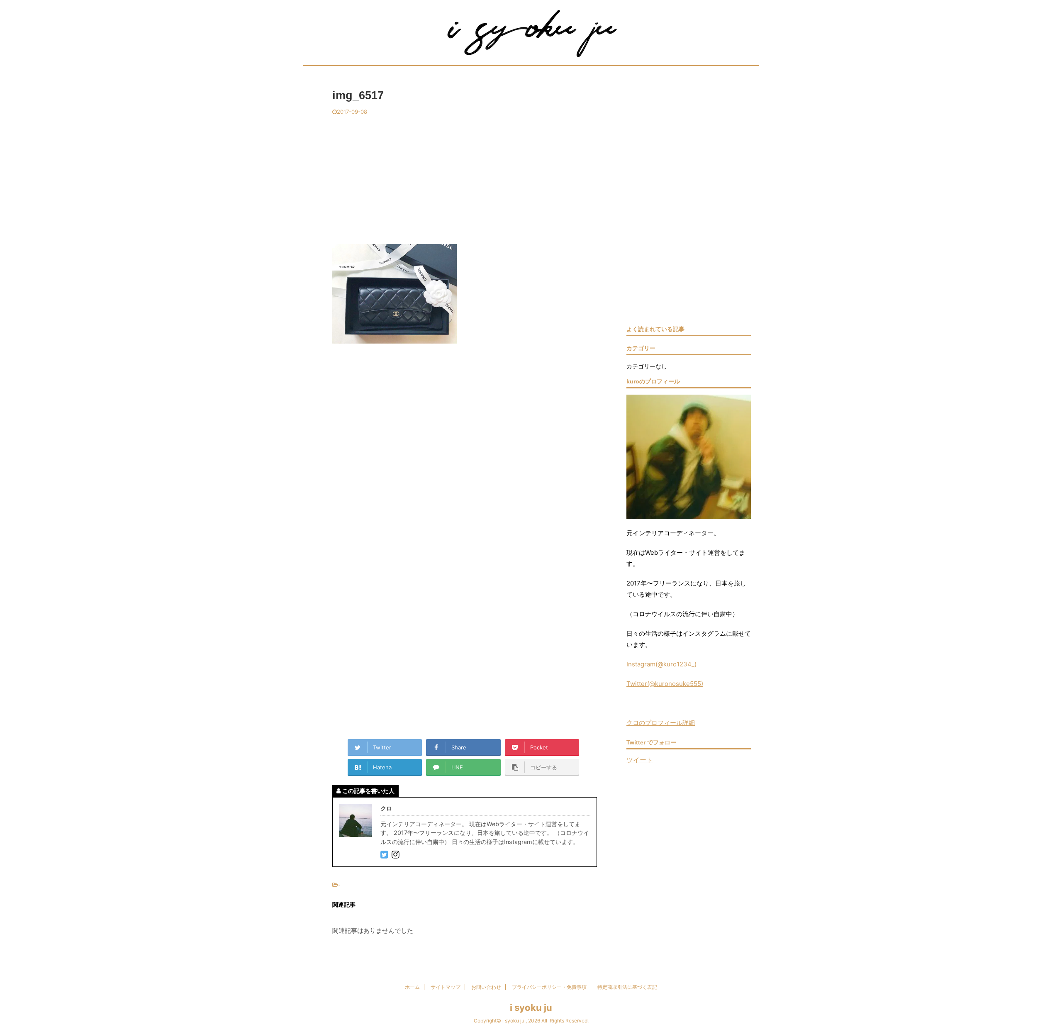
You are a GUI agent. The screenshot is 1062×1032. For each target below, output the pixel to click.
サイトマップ (445, 987)
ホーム (412, 987)
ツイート (639, 760)
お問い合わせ (486, 987)
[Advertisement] (464, 178)
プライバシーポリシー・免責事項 (549, 987)
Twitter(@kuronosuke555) (664, 684)
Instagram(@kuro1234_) (661, 664)
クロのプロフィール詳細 (660, 723)
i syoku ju (531, 1007)
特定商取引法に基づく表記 (627, 987)
